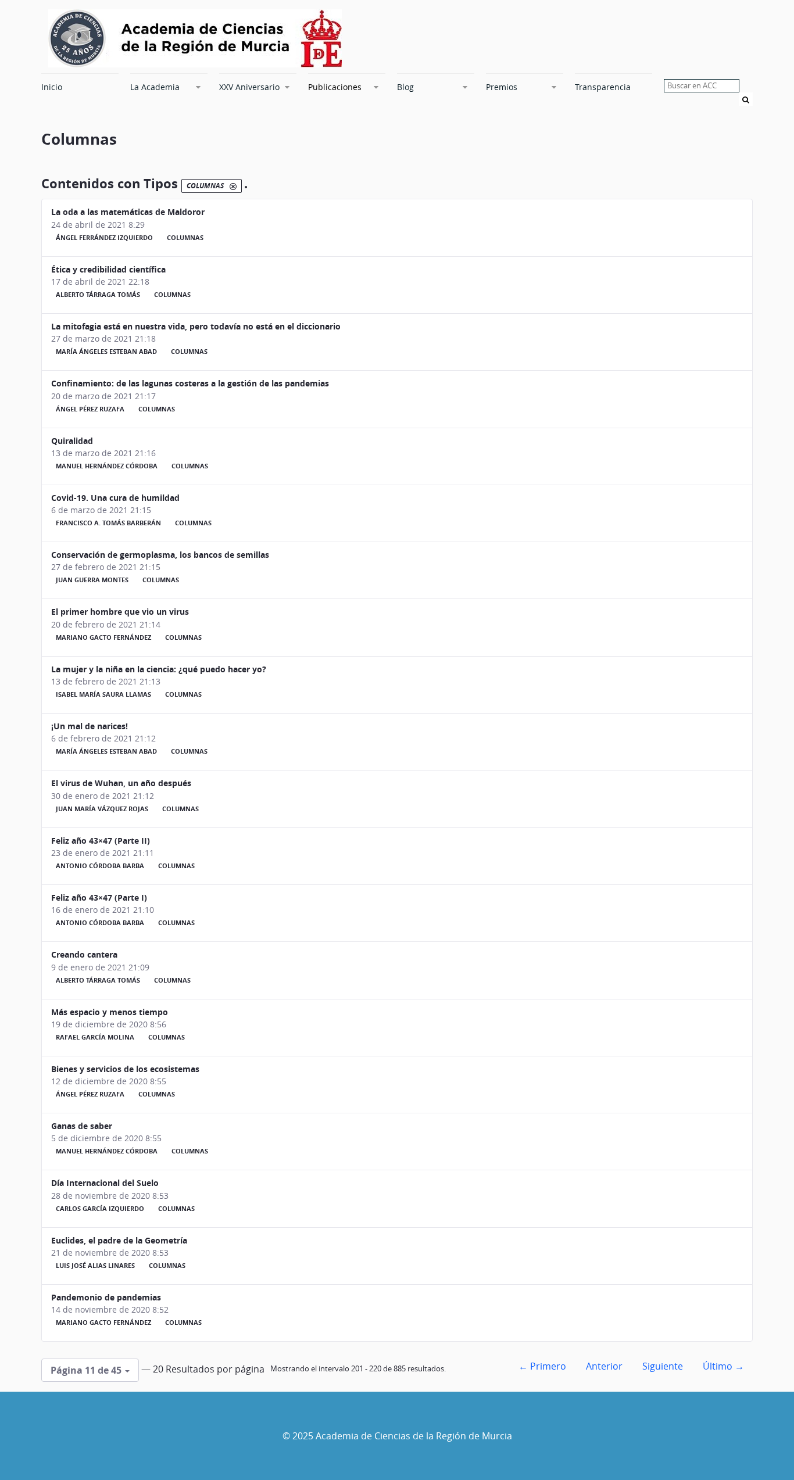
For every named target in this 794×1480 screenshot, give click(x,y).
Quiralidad (72, 440)
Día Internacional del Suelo (105, 1182)
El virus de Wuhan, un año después (121, 783)
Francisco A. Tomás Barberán (108, 523)
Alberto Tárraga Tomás (98, 294)
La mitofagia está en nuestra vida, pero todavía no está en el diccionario (196, 326)
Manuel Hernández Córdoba (107, 466)
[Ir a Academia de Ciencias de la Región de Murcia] (195, 38)
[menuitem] (80, 86)
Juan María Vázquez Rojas (102, 809)
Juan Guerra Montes (92, 580)
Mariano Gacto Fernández (103, 637)
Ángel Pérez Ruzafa (90, 409)
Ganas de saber (81, 1125)
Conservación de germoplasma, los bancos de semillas (160, 554)
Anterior (604, 1366)
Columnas (185, 237)
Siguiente (662, 1366)
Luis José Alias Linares (95, 1265)
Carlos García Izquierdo (100, 1208)
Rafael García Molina (95, 1037)
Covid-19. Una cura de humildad (115, 497)
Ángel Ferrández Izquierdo (104, 237)
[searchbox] (701, 85)
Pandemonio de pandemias (106, 1297)
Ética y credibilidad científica (108, 269)
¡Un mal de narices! (89, 726)
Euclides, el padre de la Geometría (119, 1240)
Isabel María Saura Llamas (103, 694)
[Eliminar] (233, 186)
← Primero (542, 1366)
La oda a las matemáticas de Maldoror (128, 211)
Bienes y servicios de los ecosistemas (125, 1068)
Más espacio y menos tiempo (109, 1011)
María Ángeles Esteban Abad (106, 351)
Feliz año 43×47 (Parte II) (100, 840)
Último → (723, 1366)
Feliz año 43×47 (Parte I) (99, 897)
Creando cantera (84, 954)
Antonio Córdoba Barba (100, 865)
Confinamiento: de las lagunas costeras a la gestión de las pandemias (190, 383)
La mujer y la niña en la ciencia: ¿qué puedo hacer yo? (158, 669)
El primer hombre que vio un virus (120, 611)
